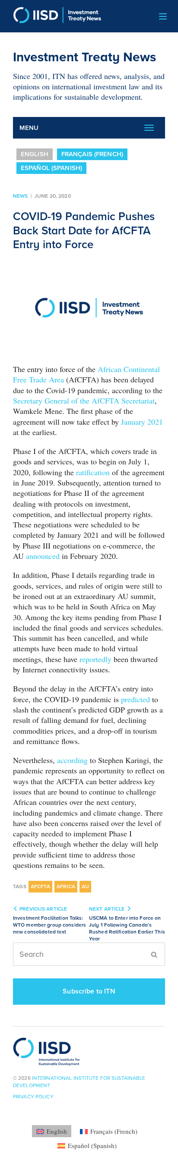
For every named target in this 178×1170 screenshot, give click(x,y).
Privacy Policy (33, 1097)
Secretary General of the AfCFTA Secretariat (84, 400)
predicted (135, 699)
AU (85, 886)
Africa (66, 886)
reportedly (95, 659)
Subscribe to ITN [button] (89, 991)
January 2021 (142, 421)
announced (43, 556)
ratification (93, 472)
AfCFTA (40, 886)
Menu (29, 128)
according (72, 760)
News (20, 196)
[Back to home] (54, 16)
